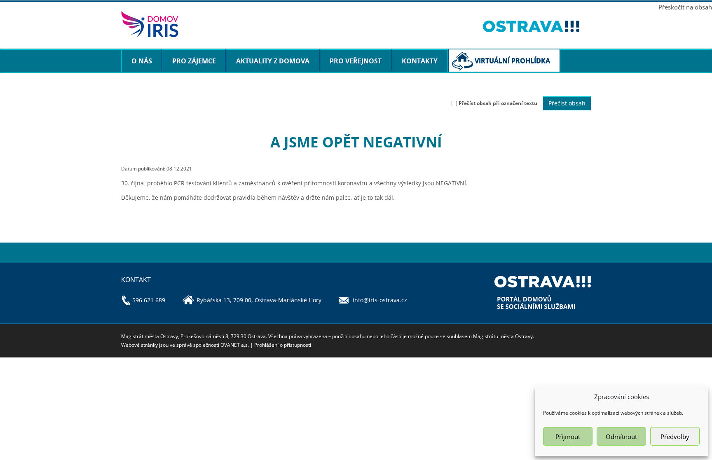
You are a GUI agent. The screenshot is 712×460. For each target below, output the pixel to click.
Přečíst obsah (567, 103)
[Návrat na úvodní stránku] (296, 24)
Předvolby (674, 436)
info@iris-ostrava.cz (380, 300)
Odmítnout (621, 436)
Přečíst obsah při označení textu (498, 103)
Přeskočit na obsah (685, 7)
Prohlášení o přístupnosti (282, 344)
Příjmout (567, 436)
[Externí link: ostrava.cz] (537, 26)
